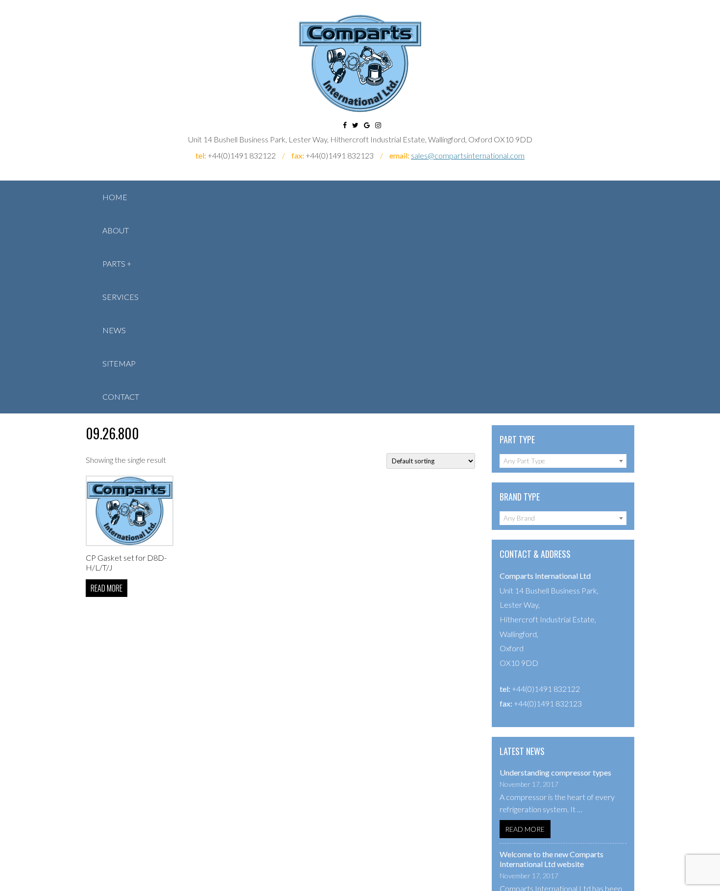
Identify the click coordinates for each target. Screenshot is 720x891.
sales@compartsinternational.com (468, 155)
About (115, 230)
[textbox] (563, 461)
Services (120, 296)
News (114, 330)
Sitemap (119, 363)
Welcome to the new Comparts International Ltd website (551, 858)
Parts (113, 263)
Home (114, 197)
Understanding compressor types (555, 772)
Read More (525, 829)
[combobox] (563, 461)
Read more (106, 588)
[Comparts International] (360, 63)
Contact (120, 396)
